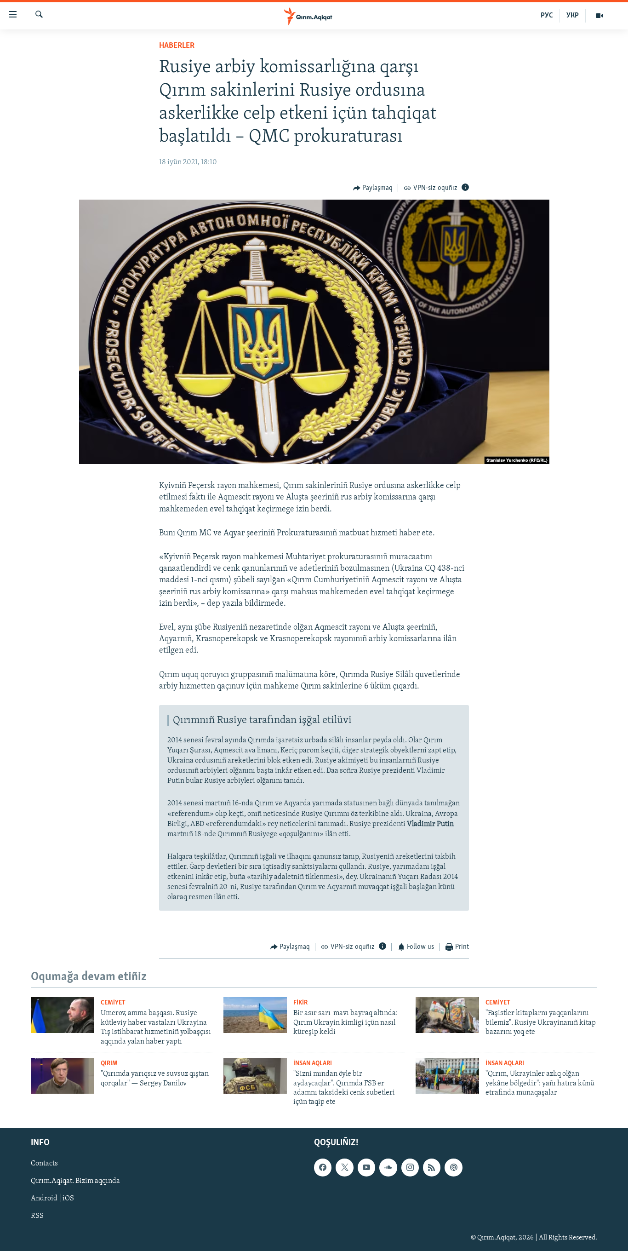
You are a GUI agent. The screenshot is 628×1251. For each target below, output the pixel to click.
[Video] (599, 15)
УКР (572, 15)
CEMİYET (113, 1002)
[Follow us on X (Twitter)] (344, 1167)
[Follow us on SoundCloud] (388, 1167)
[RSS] (431, 1167)
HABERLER (176, 46)
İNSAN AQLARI (312, 1063)
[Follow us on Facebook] (322, 1167)
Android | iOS (52, 1198)
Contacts (44, 1163)
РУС (547, 15)
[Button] (373, 188)
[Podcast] (453, 1167)
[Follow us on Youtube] (366, 1167)
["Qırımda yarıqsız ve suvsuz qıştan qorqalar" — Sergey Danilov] (62, 1076)
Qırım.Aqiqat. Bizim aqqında (75, 1181)
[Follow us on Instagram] (410, 1167)
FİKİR (300, 1002)
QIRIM (109, 1063)
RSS (37, 1216)
